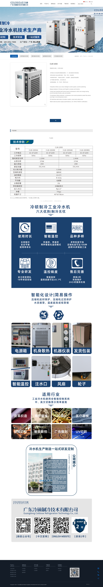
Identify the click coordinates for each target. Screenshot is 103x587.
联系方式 (59, 568)
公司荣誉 (35, 570)
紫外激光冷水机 (36, 56)
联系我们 (73, 3)
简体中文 (86, 1)
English (91, 1)
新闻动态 (53, 3)
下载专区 (66, 3)
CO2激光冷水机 (58, 56)
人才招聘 (59, 570)
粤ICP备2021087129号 (35, 584)
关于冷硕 (60, 3)
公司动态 (23, 568)
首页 (41, 3)
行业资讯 (23, 570)
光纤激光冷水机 (24, 56)
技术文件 (47, 568)
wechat (98, 575)
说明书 (47, 570)
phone (98, 572)
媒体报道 (23, 572)
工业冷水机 (14, 56)
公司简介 (35, 568)
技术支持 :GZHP (43, 584)
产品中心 (46, 3)
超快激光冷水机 (47, 56)
